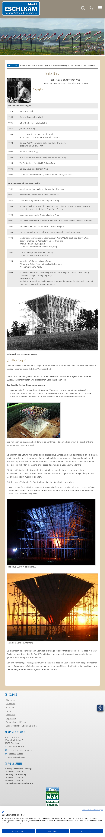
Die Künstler (75, 65)
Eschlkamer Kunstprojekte (39, 65)
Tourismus (10, 707)
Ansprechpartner (16, 753)
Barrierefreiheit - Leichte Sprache (21, 725)
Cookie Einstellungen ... (17, 757)
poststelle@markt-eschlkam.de (21, 750)
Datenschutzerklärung (16, 722)
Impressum (11, 718)
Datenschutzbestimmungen (92, 810)
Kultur (22, 65)
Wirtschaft (10, 714)
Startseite (10, 700)
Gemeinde (10, 703)
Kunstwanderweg (60, 65)
